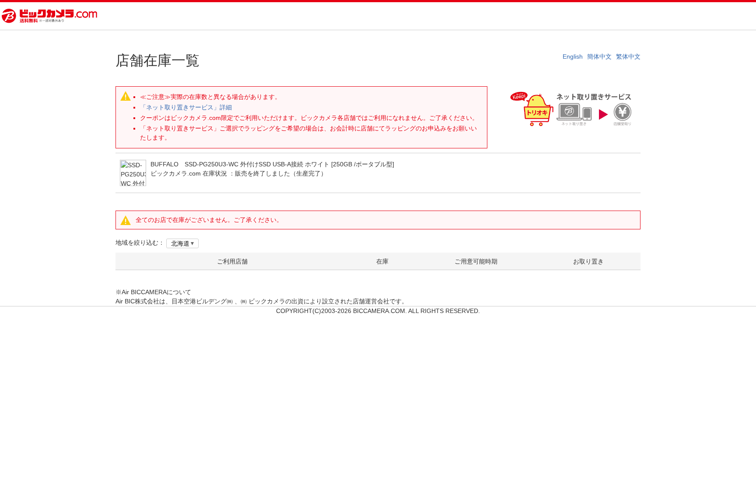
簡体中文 (599, 56)
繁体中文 (628, 56)
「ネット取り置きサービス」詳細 (186, 107)
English (573, 56)
